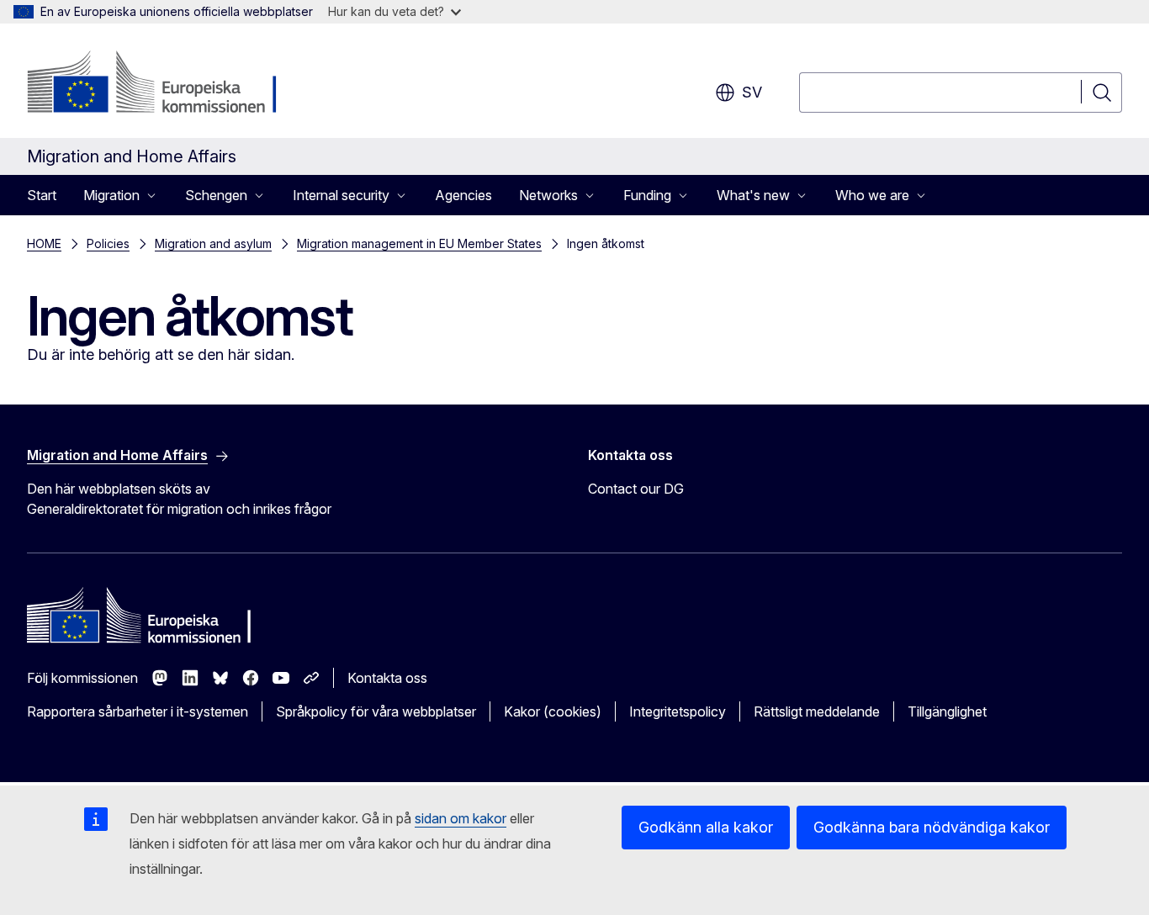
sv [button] (752, 92)
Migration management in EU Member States (419, 243)
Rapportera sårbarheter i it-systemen (137, 711)
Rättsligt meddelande (817, 711)
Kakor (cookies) (552, 711)
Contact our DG (636, 488)
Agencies (463, 195)
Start (41, 195)
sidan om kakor (460, 818)
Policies (108, 243)
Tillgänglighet (947, 711)
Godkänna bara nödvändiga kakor (931, 827)
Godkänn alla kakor (705, 827)
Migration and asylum (213, 243)
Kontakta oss (387, 677)
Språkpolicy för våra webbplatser (376, 711)
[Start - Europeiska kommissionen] (163, 84)
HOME (44, 243)
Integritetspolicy (677, 711)
